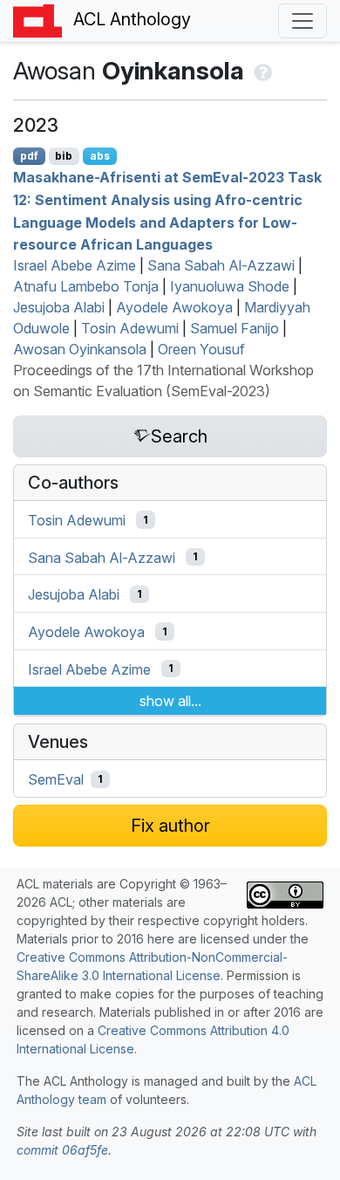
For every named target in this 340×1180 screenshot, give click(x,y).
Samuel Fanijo (234, 328)
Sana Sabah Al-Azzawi (221, 265)
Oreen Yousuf (201, 349)
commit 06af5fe (62, 1149)
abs (100, 155)
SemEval (56, 779)
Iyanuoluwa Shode (229, 286)
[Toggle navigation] (302, 20)
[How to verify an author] (261, 71)
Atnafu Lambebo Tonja (86, 286)
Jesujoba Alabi (59, 307)
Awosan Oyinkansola (79, 349)
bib (63, 155)
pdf (29, 155)
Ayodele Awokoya (174, 307)
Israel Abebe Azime (74, 265)
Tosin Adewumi (130, 328)
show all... (170, 701)
